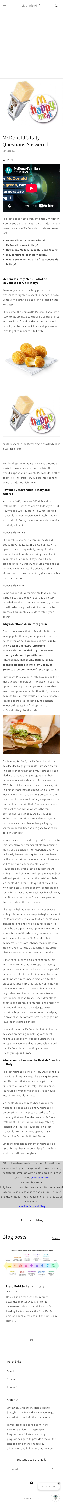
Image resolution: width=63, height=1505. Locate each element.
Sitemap (11, 1379)
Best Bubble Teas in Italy (25, 1286)
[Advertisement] (31, 45)
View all (56, 1238)
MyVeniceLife (34, 1499)
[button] (4, 6)
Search (11, 1371)
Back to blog (34, 1220)
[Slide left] (24, 1340)
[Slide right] (39, 1340)
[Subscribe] (52, 1469)
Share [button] (10, 159)
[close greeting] (59, 1483)
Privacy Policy (14, 1387)
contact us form (40, 1177)
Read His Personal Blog (31, 1206)
